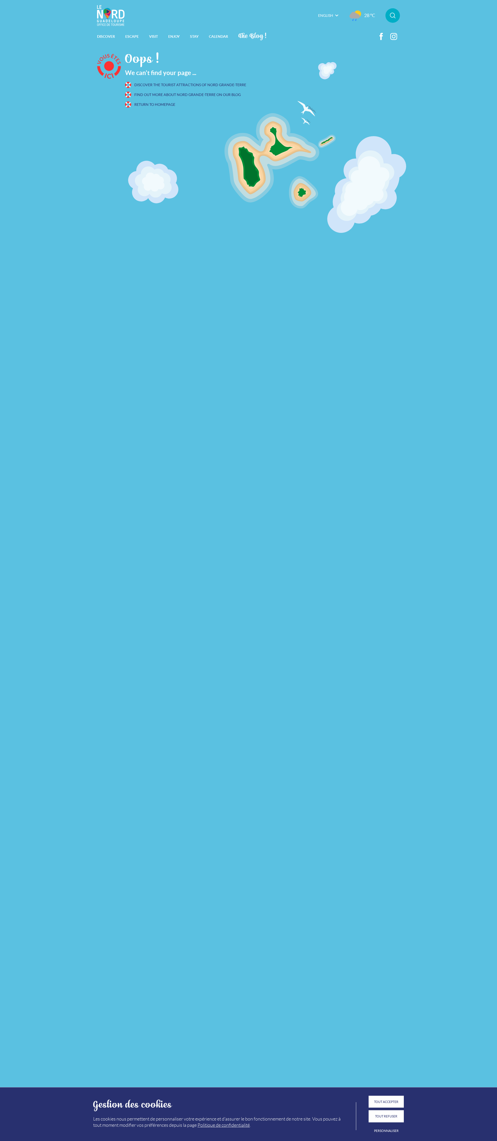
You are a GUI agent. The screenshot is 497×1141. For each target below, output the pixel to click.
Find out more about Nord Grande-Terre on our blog (187, 95)
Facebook (381, 36)
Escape (132, 36)
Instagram (394, 36)
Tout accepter (386, 1101)
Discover (106, 36)
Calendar (218, 36)
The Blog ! (252, 35)
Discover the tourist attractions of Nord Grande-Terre (190, 85)
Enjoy (174, 36)
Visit (153, 36)
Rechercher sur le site (392, 15)
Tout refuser (386, 1116)
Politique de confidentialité (224, 1125)
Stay (194, 36)
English (325, 15)
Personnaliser (386, 1130)
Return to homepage (154, 104)
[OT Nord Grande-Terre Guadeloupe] (111, 15)
